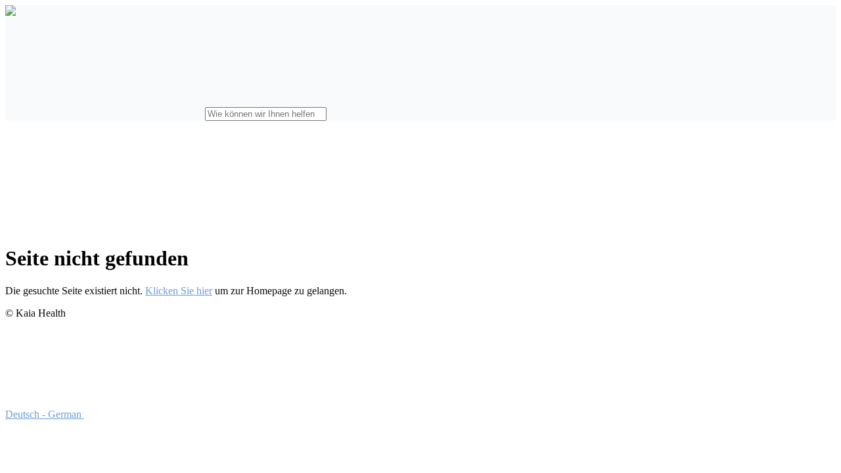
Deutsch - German (44, 414)
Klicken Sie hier (178, 290)
